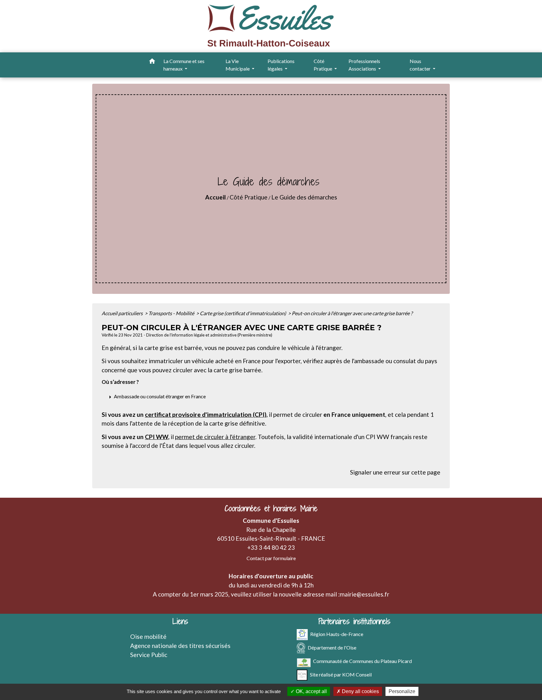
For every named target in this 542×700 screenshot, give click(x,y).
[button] (152, 62)
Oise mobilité (148, 636)
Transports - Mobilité (171, 313)
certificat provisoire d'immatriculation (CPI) (205, 414)
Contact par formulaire (271, 558)
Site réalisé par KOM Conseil (341, 674)
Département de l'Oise (332, 647)
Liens (180, 621)
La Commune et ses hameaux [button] (184, 65)
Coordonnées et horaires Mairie (271, 508)
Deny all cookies (360, 691)
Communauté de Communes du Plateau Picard (362, 661)
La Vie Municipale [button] (238, 65)
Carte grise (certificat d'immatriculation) (243, 313)
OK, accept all (311, 691)
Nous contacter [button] (421, 65)
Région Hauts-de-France (336, 634)
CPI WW (156, 436)
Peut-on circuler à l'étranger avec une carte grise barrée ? (352, 313)
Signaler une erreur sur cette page (395, 472)
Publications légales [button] (281, 65)
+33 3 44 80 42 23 (271, 547)
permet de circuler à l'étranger (215, 436)
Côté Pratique (249, 197)
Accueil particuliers (123, 313)
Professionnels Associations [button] (364, 65)
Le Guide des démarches (304, 197)
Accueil (215, 197)
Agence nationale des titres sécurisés (180, 645)
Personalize (402, 691)
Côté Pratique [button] (323, 65)
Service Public (148, 654)
